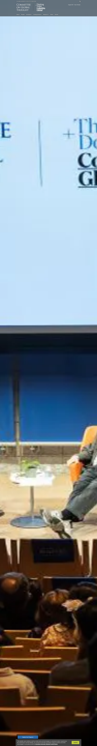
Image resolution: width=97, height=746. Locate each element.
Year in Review (77, 4)
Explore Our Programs (27, 737)
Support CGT (70, 4)
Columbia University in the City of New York (26, 1)
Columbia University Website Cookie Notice (46, 744)
